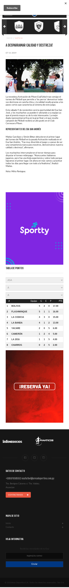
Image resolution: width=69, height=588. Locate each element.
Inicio (9, 38)
